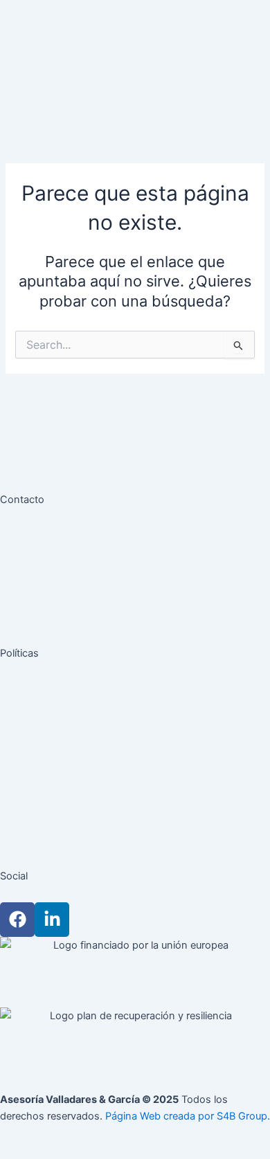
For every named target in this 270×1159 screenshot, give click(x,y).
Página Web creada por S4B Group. (187, 1116)
